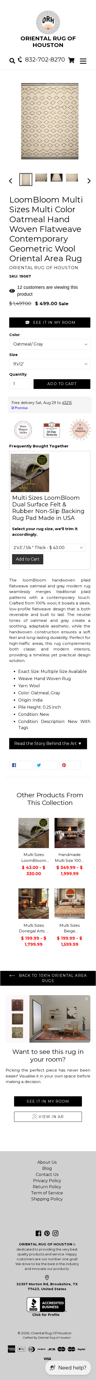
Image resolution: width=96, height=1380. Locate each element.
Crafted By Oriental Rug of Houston (47, 1337)
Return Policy (47, 1186)
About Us (47, 1162)
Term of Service (47, 1193)
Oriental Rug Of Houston (51, 1333)
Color (14, 334)
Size (13, 354)
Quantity (18, 374)
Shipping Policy (47, 1199)
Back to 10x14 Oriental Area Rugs (52, 978)
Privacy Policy (47, 1180)
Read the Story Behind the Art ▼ (48, 743)
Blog (47, 1168)
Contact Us (47, 1174)
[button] (49, 322)
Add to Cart (27, 559)
